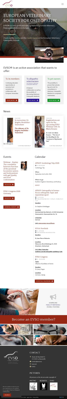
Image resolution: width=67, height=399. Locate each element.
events (17, 38)
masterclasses (32, 38)
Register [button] (8, 184)
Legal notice (29, 397)
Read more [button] (11, 100)
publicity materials (53, 305)
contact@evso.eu (37, 361)
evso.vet (34, 364)
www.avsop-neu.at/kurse (46, 223)
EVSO (33, 366)
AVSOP (37, 185)
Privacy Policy (35, 397)
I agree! (7, 395)
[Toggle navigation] (62, 4)
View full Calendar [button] (43, 281)
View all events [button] (11, 207)
